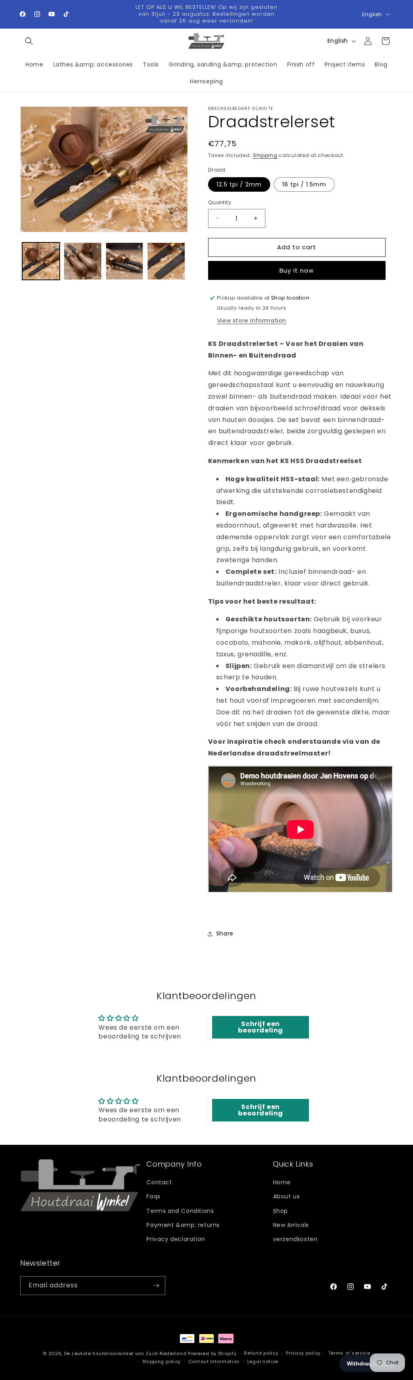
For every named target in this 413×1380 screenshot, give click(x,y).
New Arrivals (291, 1225)
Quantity (219, 202)
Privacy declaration (175, 1239)
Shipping (265, 155)
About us (286, 1196)
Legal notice (262, 1361)
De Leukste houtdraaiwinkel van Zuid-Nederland (125, 1353)
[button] (29, 41)
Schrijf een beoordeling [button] (260, 1027)
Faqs (153, 1196)
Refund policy (261, 1353)
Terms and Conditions (180, 1211)
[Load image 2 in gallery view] (82, 261)
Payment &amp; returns (183, 1225)
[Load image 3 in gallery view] (124, 261)
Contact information (214, 1361)
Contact (159, 1182)
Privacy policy (303, 1353)
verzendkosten (295, 1239)
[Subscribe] (156, 1285)
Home (282, 1182)
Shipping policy (161, 1361)
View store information (251, 321)
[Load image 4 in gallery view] (166, 261)
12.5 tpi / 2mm (239, 184)
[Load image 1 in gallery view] (41, 261)
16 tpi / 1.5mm (304, 184)
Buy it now (297, 270)
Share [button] (225, 933)
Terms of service (349, 1353)
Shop (280, 1211)
